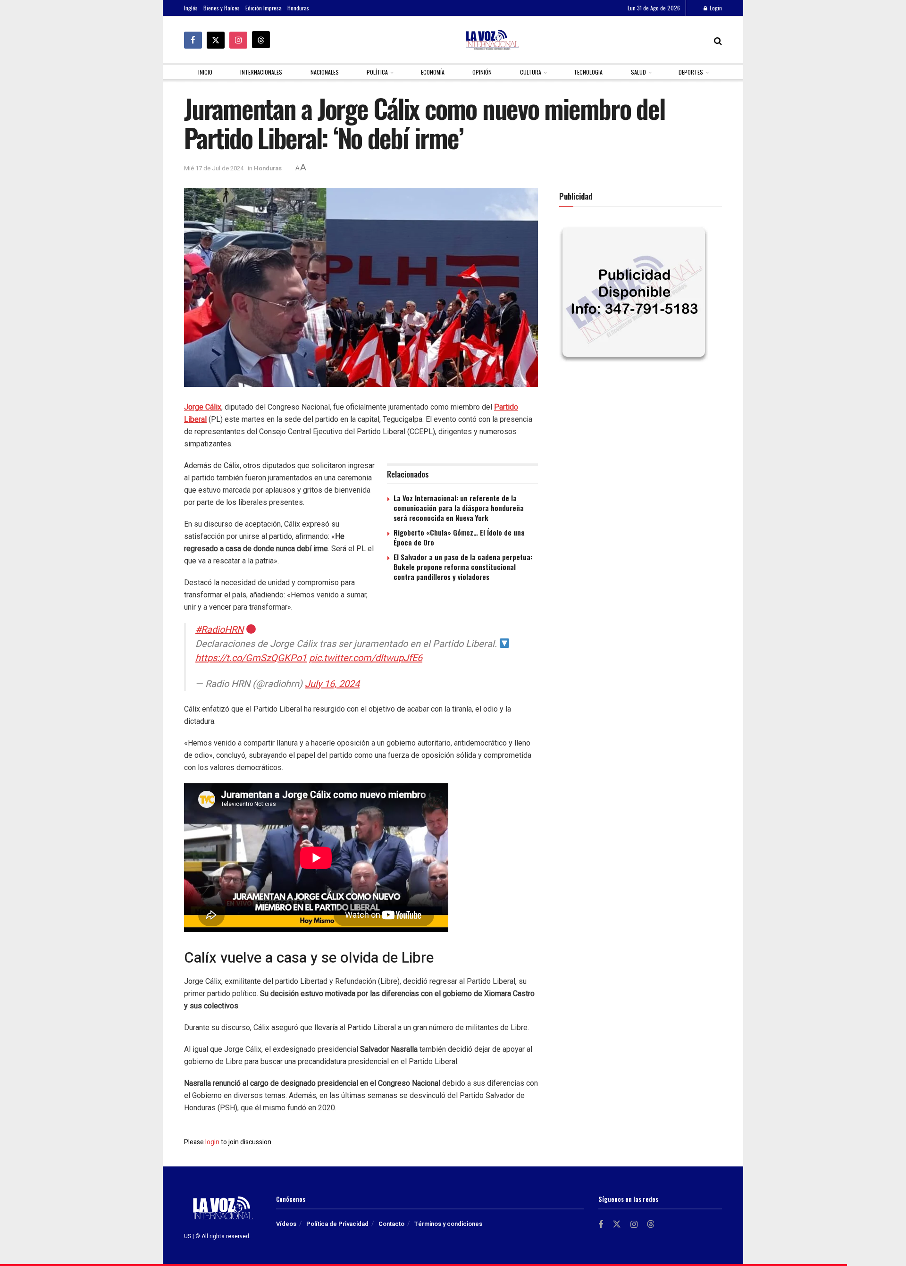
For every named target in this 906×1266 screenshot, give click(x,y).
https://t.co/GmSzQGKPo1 (251, 658)
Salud (638, 72)
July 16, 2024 (332, 684)
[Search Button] (718, 40)
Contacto (391, 1223)
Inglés (191, 8)
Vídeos (286, 1223)
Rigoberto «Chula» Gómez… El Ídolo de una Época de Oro (459, 537)
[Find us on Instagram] (238, 40)
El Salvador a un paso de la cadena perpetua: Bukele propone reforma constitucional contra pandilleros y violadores (463, 567)
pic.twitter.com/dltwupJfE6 (365, 658)
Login (715, 8)
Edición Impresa (263, 8)
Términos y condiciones (448, 1223)
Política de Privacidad (337, 1223)
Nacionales (324, 72)
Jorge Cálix (202, 406)
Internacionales (261, 72)
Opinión (482, 72)
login (212, 1142)
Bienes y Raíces (221, 8)
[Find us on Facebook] (193, 40)
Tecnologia (588, 72)
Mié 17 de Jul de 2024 (213, 168)
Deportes (691, 72)
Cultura (530, 72)
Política (377, 72)
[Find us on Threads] (261, 39)
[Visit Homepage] (492, 39)
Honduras (298, 8)
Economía (433, 72)
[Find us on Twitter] (216, 40)
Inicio (205, 72)
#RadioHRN (219, 630)
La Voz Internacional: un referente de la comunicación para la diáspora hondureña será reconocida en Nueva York (459, 508)
